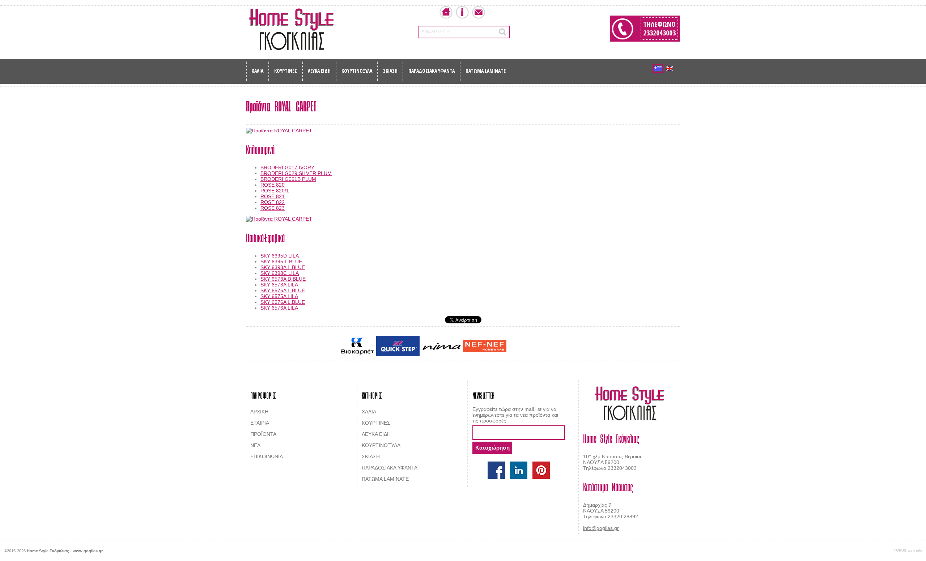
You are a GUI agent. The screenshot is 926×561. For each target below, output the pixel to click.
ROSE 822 (272, 202)
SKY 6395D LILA (279, 256)
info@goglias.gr (601, 528)
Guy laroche (520, 347)
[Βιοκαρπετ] (357, 346)
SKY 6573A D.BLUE (283, 279)
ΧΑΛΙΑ (257, 70)
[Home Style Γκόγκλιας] (291, 29)
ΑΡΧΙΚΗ (259, 412)
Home (446, 12)
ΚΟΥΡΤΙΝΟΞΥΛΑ (356, 70)
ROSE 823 (272, 208)
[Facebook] (496, 470)
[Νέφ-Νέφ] (484, 346)
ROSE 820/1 (274, 191)
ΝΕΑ (255, 445)
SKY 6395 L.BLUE (281, 261)
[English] (669, 68)
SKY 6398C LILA (279, 273)
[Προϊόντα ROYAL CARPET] (463, 130)
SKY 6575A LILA (279, 296)
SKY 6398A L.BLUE (282, 267)
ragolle (580, 347)
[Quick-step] (398, 346)
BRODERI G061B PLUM (288, 179)
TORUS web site (908, 550)
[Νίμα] (441, 346)
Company (462, 12)
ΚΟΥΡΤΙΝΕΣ (285, 70)
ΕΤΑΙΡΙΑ (259, 423)
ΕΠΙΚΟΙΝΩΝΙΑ (266, 456)
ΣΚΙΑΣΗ (390, 70)
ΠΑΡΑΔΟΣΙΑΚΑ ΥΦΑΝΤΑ (431, 70)
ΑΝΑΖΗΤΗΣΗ (435, 31)
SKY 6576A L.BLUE (282, 302)
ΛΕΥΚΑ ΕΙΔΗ (319, 70)
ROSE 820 (272, 185)
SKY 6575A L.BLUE (282, 290)
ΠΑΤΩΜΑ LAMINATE (486, 70)
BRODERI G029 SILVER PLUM (296, 173)
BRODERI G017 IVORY (287, 167)
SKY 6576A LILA (279, 308)
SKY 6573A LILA (279, 285)
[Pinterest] (541, 470)
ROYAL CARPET (553, 347)
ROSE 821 (272, 196)
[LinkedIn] (518, 470)
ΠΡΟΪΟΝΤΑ (263, 434)
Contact (478, 12)
